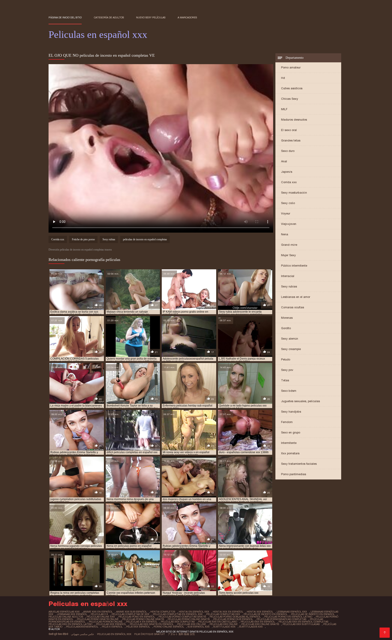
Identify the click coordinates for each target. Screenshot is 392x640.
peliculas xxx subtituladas (301, 624)
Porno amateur (291, 67)
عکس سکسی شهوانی (82, 634)
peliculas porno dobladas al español (235, 616)
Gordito (286, 328)
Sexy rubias (289, 286)
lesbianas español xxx (292, 611)
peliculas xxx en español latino (70, 624)
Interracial (287, 276)
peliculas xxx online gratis (260, 624)
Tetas (285, 380)
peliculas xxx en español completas (303, 621)
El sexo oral (289, 130)
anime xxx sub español (131, 611)
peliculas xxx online (224, 624)
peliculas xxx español (111, 624)
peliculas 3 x (99, 614)
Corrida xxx (289, 182)
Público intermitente (294, 265)
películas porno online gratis (189, 619)
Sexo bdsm (288, 390)
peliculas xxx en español (258, 621)
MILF (284, 109)
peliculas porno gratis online (98, 619)
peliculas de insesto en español (313, 614)
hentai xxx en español (228, 611)
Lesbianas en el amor (295, 297)
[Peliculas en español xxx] (385, 633)
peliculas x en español (141, 621)
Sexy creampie (291, 349)
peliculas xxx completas (178, 621)
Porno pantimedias (293, 474)
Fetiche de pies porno (83, 239)
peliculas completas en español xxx (178, 614)
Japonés (286, 171)
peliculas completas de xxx (130, 614)
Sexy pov (287, 370)
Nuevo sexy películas (150, 17)
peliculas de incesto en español (265, 614)
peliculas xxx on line (191, 624)
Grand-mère (289, 244)
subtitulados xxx (251, 626)
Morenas (287, 317)
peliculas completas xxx (223, 614)
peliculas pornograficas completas (281, 619)
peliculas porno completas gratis (182, 616)
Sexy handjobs (291, 411)
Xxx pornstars (290, 453)
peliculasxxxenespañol (82, 626)
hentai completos (162, 611)
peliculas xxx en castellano (217, 621)
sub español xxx (199, 626)
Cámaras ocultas (292, 307)
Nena (284, 234)
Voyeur (285, 213)
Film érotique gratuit (149, 634)
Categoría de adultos (109, 17)
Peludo (285, 359)
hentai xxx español (260, 611)
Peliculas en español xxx (114, 634)
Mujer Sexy (288, 255)
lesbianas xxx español (72, 614)
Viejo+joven (288, 224)
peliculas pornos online (105, 621)
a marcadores (187, 17)
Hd (283, 78)
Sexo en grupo (290, 432)
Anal (284, 161)
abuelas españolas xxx (64, 611)
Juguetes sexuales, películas (300, 401)
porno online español (169, 626)
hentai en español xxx (194, 611)
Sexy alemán (289, 338)
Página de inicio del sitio (65, 17)
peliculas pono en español (136, 616)
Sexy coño (288, 203)
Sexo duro (287, 151)
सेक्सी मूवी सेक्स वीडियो (58, 634)
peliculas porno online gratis (143, 619)
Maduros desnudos (294, 119)
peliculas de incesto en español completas (145, 239)
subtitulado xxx (224, 626)
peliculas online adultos (66, 616)
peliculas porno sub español (233, 619)
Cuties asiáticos (291, 88)
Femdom (287, 422)
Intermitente (288, 443)
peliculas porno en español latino (288, 616)
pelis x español (112, 626)
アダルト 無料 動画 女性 (181, 634)
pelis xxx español (138, 626)
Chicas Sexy (289, 98)
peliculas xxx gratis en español (152, 624)
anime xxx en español (98, 611)
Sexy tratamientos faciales (299, 463)
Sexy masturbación (294, 192)
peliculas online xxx (101, 616)
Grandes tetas (290, 140)
